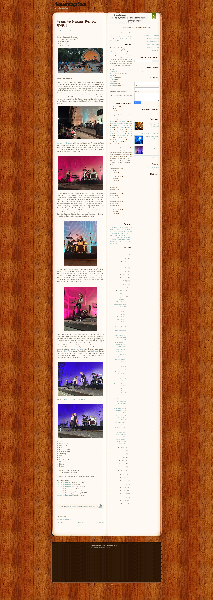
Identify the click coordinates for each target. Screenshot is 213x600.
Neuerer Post (60, 522)
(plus (130, 121)
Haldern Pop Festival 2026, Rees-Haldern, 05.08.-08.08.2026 (152, 125)
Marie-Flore (122, 131)
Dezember (122, 287)
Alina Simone (114, 227)
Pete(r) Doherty (122, 121)
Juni (123, 454)
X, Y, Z (117, 40)
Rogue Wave (121, 239)
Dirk (111, 87)
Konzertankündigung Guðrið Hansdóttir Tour (120, 337)
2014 (124, 477)
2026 (126, 251)
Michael (112, 85)
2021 (125, 268)
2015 (124, 474)
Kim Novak (119, 142)
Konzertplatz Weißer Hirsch (89, 506)
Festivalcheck (155, 50)
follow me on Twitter (153, 167)
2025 (126, 255)
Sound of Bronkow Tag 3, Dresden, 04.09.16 (121, 391)
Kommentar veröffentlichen (64, 519)
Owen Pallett (128, 142)
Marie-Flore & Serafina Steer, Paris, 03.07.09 (147, 133)
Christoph (112, 73)
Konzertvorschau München (152, 47)
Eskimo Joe (122, 231)
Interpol (112, 127)
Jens (111, 81)
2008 (124, 497)
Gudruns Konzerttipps (153, 41)
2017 (124, 281)
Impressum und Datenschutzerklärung (100, 547)
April (123, 460)
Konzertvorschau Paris (153, 38)
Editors (115, 125)
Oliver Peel (112, 71)
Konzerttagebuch (70, 4)
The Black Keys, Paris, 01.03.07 (150, 157)
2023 (125, 261)
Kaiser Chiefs (120, 127)
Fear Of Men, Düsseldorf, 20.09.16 (120, 326)
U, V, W (112, 40)
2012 (124, 484)
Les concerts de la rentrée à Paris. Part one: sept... (121, 434)
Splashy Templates (112, 587)
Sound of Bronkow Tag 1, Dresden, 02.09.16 (121, 417)
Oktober (122, 293)
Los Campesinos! (125, 233)
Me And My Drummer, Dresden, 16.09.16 (120, 350)
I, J (131, 36)
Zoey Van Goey (114, 243)
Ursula (111, 83)
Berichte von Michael (70, 506)
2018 (124, 277)
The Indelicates (121, 135)
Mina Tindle (128, 123)
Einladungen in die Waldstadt (151, 35)
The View (121, 241)
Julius (111, 75)
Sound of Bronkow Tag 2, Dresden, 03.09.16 (121, 403)
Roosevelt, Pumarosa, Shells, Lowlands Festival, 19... (120, 441)
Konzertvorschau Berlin (152, 44)
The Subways (113, 241)
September (122, 297)
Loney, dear (121, 129)
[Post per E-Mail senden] (101, 504)
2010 (124, 490)
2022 (126, 264)
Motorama (129, 137)
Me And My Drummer (64, 143)
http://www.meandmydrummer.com (75, 399)
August (123, 447)
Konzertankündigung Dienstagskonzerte (120, 331)
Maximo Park (124, 125)
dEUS (111, 231)
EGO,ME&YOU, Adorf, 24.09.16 (121, 321)
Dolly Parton (68, 351)
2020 (125, 271)
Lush (116, 144)
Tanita (111, 79)
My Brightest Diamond (119, 139)
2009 (124, 494)
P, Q (123, 38)
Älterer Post (101, 522)
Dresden (79, 506)
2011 (124, 487)
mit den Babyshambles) (118, 123)
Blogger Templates (101, 587)
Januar (123, 470)
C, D (119, 36)
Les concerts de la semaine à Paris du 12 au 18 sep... (120, 378)
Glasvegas (129, 231)
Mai (124, 457)
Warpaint (121, 119)
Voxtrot (128, 241)
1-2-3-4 (121, 218)
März (123, 463)
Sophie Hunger (121, 133)
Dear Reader (122, 117)
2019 (124, 274)
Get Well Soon (121, 115)
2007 (124, 500)
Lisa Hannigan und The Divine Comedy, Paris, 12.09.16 (120, 371)
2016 (124, 284)
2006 (125, 503)
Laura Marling (119, 137)
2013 (124, 480)
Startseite (80, 522)
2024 (125, 258)
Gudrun (112, 77)
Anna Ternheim (124, 227)
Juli (124, 450)
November (122, 290)
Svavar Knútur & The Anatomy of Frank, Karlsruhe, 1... (120, 344)
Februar (123, 467)
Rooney (129, 239)
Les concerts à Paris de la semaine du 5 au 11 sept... (120, 410)
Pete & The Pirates (124, 235)
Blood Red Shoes (118, 229)
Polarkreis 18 (113, 239)
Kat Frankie (94, 351)
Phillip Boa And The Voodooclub (120, 237)
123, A (112, 36)
